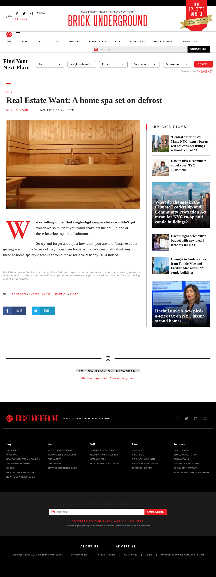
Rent (25, 41)
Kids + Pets (138, 454)
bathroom (19, 293)
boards (34, 293)
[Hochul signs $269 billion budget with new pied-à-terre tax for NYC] (160, 242)
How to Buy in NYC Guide (20, 477)
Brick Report (164, 41)
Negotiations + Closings (104, 454)
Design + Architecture (186, 463)
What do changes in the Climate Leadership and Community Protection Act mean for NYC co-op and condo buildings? (181, 212)
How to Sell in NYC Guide (104, 463)
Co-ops (10, 468)
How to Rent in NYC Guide (62, 468)
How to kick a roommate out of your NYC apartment (188, 165)
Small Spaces (181, 450)
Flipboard (42, 13)
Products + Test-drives (145, 463)
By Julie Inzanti (18, 110)
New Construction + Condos (23, 459)
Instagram (31, 13)
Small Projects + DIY (186, 454)
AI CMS (200, 554)
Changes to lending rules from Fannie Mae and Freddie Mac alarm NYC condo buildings (189, 265)
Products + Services (185, 468)
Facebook (16, 13)
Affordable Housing (18, 463)
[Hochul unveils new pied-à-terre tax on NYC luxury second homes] (181, 304)
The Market (12, 450)
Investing (11, 454)
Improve (74, 41)
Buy (10, 41)
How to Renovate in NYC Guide (191, 472)
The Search (54, 463)
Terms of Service (105, 554)
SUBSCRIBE (198, 49)
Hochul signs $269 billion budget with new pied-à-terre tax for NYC (188, 240)
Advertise (137, 41)
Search (203, 64)
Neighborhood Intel (143, 459)
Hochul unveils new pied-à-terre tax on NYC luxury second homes (180, 316)
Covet (11, 92)
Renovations (181, 459)
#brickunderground (122, 378)
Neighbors (60, 293)
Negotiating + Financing (20, 472)
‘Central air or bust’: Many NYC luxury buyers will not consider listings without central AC (190, 143)
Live (56, 41)
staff (74, 293)
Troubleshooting (142, 468)
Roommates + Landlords (62, 454)
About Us (189, 41)
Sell (41, 41)
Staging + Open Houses (103, 450)
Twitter (24, 13)
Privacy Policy (79, 554)
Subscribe (155, 511)
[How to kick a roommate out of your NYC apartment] (160, 167)
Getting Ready (98, 459)
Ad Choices (130, 554)
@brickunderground (94, 378)
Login (149, 554)
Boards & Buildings (105, 41)
